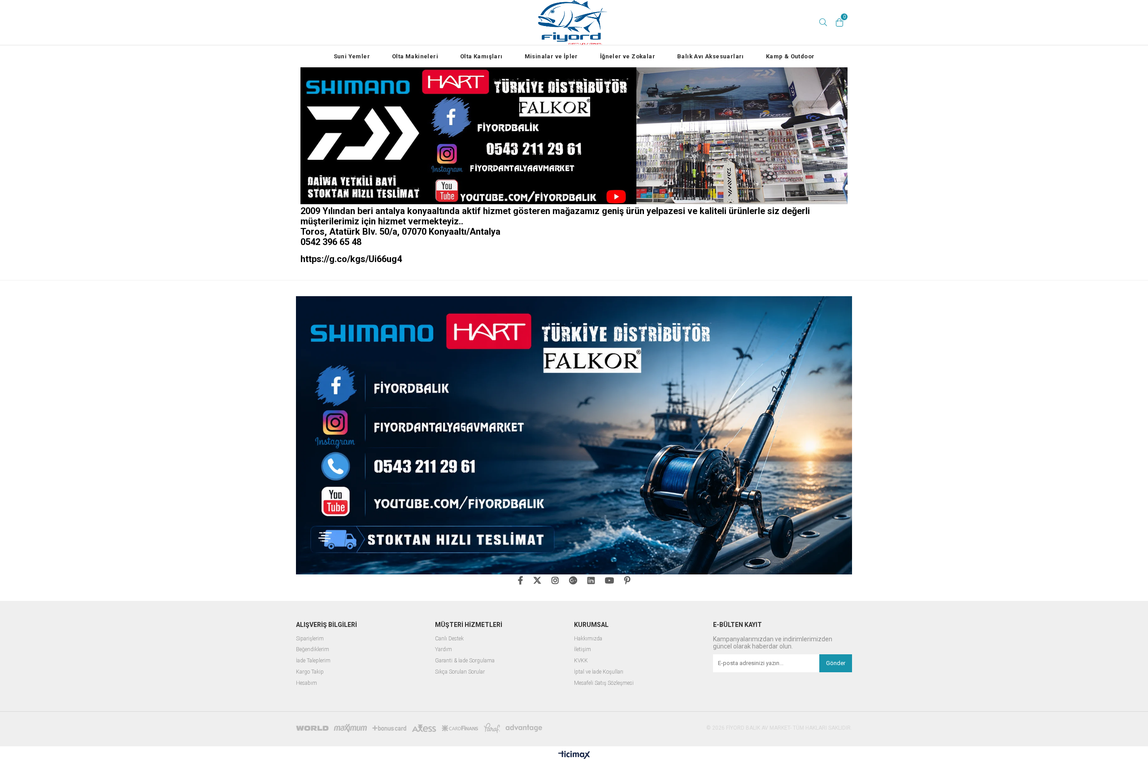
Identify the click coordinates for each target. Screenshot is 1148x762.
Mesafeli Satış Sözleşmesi (604, 683)
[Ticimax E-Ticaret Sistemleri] (574, 755)
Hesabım (306, 683)
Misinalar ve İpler (551, 56)
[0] (839, 22)
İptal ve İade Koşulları (598, 672)
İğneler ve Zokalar (627, 56)
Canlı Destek (449, 639)
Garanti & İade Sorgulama (465, 661)
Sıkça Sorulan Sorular (460, 672)
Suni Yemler (352, 56)
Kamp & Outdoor (790, 56)
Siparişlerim (310, 639)
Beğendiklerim (312, 650)
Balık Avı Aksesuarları (710, 56)
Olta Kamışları (481, 56)
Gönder (835, 663)
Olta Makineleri (415, 56)
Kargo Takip (310, 672)
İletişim (582, 650)
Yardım (443, 650)
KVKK (581, 661)
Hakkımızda (588, 639)
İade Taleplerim (313, 661)
